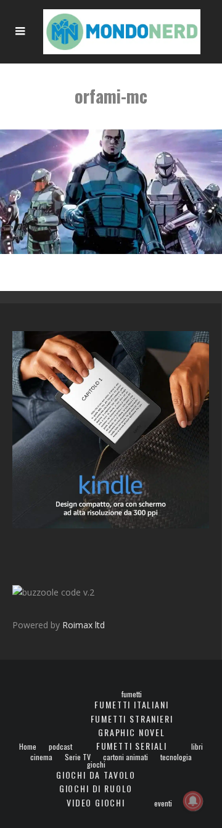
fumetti (131, 694)
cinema (41, 757)
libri (197, 746)
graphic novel (131, 732)
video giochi (96, 802)
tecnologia (176, 757)
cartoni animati (125, 757)
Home (27, 746)
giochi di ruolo (96, 788)
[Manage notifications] (193, 801)
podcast (60, 746)
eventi (163, 803)
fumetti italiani (131, 704)
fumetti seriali (131, 745)
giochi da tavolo (96, 774)
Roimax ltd (83, 625)
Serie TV (78, 757)
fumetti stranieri (132, 718)
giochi (96, 764)
